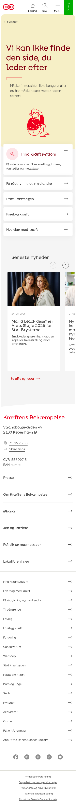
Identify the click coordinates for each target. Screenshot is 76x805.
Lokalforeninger (16, 561)
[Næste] (65, 265)
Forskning (9, 637)
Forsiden (12, 21)
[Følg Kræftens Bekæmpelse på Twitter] (38, 757)
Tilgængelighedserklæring (38, 793)
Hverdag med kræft (16, 591)
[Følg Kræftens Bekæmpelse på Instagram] (26, 757)
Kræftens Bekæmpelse (34, 417)
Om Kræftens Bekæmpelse (25, 494)
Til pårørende (12, 609)
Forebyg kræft (12, 628)
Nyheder (9, 702)
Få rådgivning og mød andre (22, 600)
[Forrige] (53, 265)
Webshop (9, 656)
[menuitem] (32, 7)
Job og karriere (15, 528)
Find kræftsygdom (15, 581)
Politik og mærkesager (22, 544)
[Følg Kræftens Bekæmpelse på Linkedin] (49, 757)
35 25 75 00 (18, 443)
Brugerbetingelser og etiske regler (38, 782)
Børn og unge (12, 684)
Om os (7, 721)
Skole (6, 693)
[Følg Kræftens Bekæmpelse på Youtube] (60, 757)
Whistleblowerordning (38, 776)
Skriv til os (17, 449)
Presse (8, 477)
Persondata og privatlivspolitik (38, 787)
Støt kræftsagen (14, 665)
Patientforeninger (14, 730)
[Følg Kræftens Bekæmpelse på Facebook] (15, 757)
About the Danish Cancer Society (25, 739)
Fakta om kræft (14, 674)
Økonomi (10, 511)
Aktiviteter (10, 712)
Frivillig (7, 618)
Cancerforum (12, 646)
